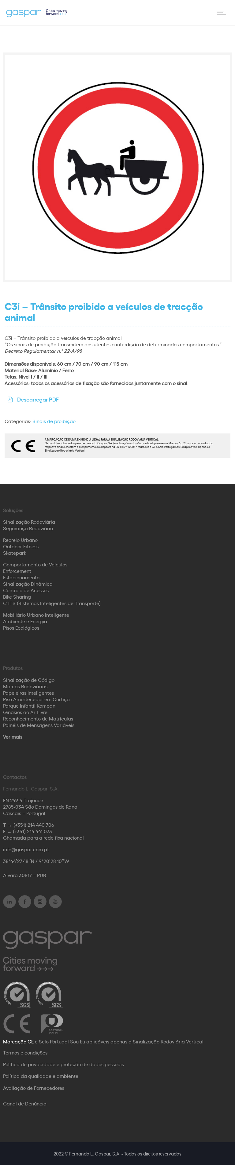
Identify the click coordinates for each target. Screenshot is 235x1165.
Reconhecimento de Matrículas (38, 718)
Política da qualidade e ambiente (40, 1075)
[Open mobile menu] (223, 12)
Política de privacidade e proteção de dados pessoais (63, 1064)
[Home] (36, 15)
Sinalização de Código (28, 679)
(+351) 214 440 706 (33, 824)
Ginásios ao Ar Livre (25, 712)
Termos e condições (25, 1052)
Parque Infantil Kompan (29, 705)
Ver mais (12, 736)
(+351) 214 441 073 (32, 831)
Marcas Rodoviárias (25, 686)
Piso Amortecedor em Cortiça (36, 699)
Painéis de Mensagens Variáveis (38, 724)
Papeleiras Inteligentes (28, 692)
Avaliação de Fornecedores (33, 1087)
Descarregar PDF (38, 399)
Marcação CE (18, 1041)
